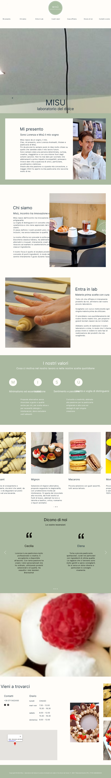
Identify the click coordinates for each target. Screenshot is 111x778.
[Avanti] (101, 468)
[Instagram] (8, 705)
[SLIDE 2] (55, 588)
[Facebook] (5, 705)
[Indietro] (9, 468)
